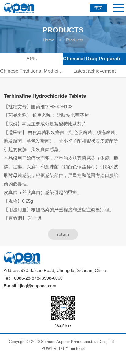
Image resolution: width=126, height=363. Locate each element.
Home (48, 39)
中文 (98, 7)
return (63, 234)
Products (74, 39)
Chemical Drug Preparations (94, 58)
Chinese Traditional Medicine (31, 71)
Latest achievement (94, 71)
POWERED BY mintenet (63, 348)
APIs (31, 58)
